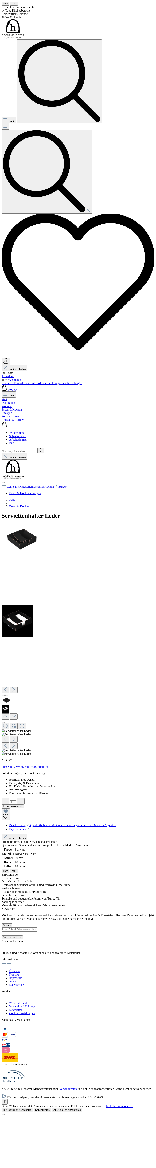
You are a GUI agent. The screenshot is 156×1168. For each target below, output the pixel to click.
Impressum (15, 978)
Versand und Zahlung (22, 1006)
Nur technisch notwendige (17, 1110)
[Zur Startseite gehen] (13, 37)
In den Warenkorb (12, 806)
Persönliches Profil (25, 383)
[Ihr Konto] (6, 361)
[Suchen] (47, 172)
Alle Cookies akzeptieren (67, 1110)
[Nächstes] (14, 690)
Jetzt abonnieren (12, 937)
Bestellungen (74, 383)
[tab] (62, 825)
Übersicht (8, 383)
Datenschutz (16, 984)
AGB (12, 981)
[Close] (3, 722)
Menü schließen (17, 369)
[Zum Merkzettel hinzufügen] (6, 814)
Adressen (43, 383)
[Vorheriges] (5, 690)
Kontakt (14, 974)
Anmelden (8, 376)
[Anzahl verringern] (5, 801)
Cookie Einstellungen (22, 1013)
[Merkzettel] (78, 355)
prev (5, 3)
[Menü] (5, 126)
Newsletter (15, 1009)
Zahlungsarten (58, 383)
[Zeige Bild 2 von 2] (6, 695)
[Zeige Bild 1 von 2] (3, 695)
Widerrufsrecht (18, 1003)
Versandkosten (68, 1088)
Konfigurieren (42, 1110)
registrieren (14, 379)
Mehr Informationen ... (119, 1106)
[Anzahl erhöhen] (21, 801)
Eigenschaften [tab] (18, 829)
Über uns (14, 971)
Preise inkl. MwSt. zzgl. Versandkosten (25, 766)
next (14, 3)
